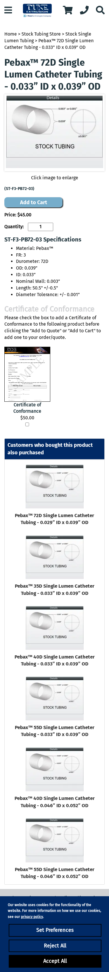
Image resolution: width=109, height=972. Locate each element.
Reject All (55, 946)
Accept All (55, 961)
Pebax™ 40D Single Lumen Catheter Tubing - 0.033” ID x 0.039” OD (55, 660)
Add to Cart (33, 202)
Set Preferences (55, 930)
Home (10, 34)
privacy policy (32, 917)
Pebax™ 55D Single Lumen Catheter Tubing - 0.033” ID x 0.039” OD (54, 730)
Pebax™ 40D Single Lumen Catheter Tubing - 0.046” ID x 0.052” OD (55, 801)
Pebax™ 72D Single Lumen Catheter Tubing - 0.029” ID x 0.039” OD (54, 518)
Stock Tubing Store (41, 34)
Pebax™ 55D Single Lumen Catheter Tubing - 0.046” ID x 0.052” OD (54, 872)
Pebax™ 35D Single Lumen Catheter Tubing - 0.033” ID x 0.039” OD (54, 589)
